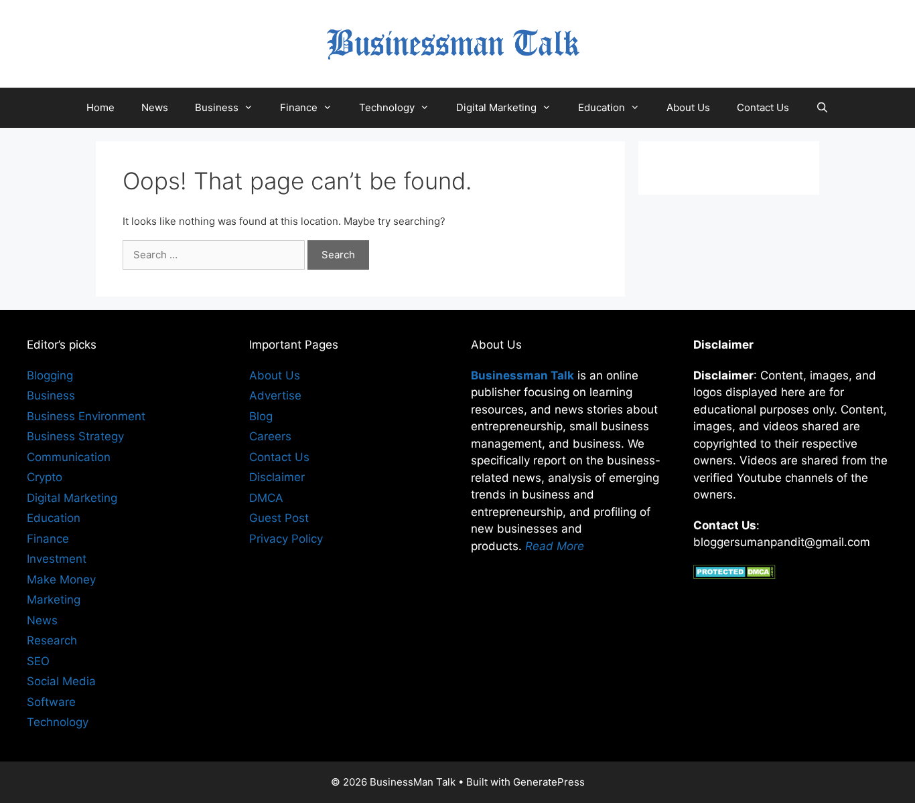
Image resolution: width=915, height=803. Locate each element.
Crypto (44, 477)
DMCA (266, 498)
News (154, 107)
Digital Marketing (496, 107)
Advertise (275, 395)
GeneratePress (549, 782)
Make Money (61, 579)
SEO (38, 661)
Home (100, 107)
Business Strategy (75, 436)
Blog (261, 416)
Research (52, 640)
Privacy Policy (286, 538)
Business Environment (86, 416)
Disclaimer (277, 477)
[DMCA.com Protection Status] (734, 575)
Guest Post (279, 518)
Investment (56, 558)
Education (601, 107)
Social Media (61, 681)
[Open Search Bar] (822, 108)
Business (216, 107)
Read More (554, 546)
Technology (387, 107)
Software (51, 702)
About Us (688, 107)
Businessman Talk (522, 375)
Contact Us (763, 107)
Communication (69, 457)
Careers (270, 436)
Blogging (50, 375)
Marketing (53, 599)
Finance (299, 107)
